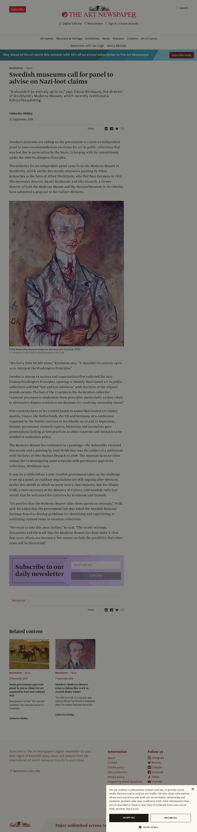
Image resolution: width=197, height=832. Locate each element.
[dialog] (151, 808)
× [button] (192, 789)
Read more (132, 809)
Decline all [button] (170, 817)
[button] (150, 827)
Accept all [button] (129, 817)
